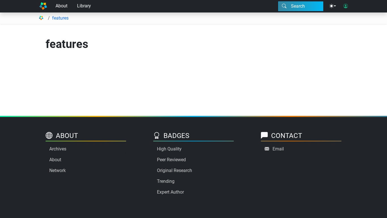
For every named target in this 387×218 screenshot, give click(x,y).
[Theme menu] (333, 6)
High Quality (169, 149)
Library (84, 6)
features (60, 18)
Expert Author (170, 192)
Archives (57, 149)
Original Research (174, 170)
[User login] (346, 6)
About (61, 6)
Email (278, 149)
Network (57, 170)
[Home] (43, 6)
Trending (166, 181)
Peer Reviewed (171, 159)
